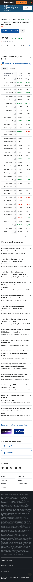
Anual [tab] (4, 68)
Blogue (3, 476)
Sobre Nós (21, 476)
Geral (3, 46)
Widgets (3, 487)
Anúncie (20, 480)
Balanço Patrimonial (23, 50)
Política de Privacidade (7, 565)
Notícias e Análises (20, 46)
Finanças (3, 50)
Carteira (3, 483)
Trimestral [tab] (12, 68)
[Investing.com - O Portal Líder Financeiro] (9, 2)
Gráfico (9, 46)
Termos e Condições (6, 560)
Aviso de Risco (5, 571)
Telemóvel (4, 480)
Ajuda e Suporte (22, 483)
